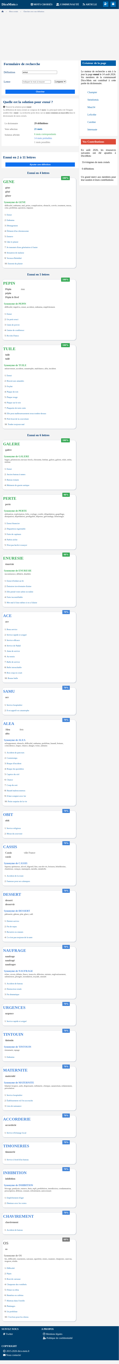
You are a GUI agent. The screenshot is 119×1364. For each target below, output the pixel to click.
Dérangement (12, 226)
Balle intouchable (14, 667)
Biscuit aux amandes (15, 381)
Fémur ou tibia (13, 1290)
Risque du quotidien (15, 769)
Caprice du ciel (13, 774)
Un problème (12, 1312)
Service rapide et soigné (17, 635)
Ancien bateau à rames (16, 474)
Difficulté (11, 1268)
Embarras (10, 220)
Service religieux (14, 828)
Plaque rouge (12, 397)
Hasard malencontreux (16, 791)
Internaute (92, 129)
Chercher (40, 92)
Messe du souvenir (14, 834)
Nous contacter (13, 1355)
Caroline (91, 122)
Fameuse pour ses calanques (18, 881)
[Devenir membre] (105, 3)
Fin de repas (12, 927)
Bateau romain (13, 480)
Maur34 (91, 107)
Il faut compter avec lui (16, 796)
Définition (9, 72)
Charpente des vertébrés (17, 1284)
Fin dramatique (13, 994)
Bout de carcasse (14, 1279)
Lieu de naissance (14, 1106)
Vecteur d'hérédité (14, 258)
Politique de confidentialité (60, 1338)
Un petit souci (12, 319)
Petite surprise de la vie (17, 801)
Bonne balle (13, 678)
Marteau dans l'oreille (16, 1301)
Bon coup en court (14, 673)
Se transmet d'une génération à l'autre (22, 247)
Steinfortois (93, 99)
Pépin (9, 1274)
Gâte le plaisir (12, 242)
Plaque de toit (12, 392)
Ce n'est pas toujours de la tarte (19, 937)
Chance (10, 780)
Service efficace (13, 640)
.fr (10, 4)
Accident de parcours (15, 753)
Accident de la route (15, 876)
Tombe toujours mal (16, 424)
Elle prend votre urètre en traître (20, 592)
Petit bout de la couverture (18, 419)
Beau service (12, 629)
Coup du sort (12, 785)
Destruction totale (14, 989)
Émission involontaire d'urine (19, 586)
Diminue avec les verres (16, 1203)
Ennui (9, 215)
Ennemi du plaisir (15, 264)
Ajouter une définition (40, 164)
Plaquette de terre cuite (16, 408)
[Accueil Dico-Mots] (3, 11)
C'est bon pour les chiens (18, 1317)
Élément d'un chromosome (18, 231)
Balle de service (13, 662)
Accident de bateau (15, 984)
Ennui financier (13, 523)
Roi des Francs (13, 336)
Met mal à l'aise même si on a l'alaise (22, 603)
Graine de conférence (15, 330)
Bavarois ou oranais (15, 932)
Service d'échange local (16, 1133)
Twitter (9, 1334)
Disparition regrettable (16, 529)
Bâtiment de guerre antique (18, 485)
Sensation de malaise (15, 253)
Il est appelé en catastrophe (18, 710)
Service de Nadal (14, 646)
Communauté (69, 4)
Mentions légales (54, 1334)
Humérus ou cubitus (15, 1295)
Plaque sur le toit (14, 403)
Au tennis (11, 656)
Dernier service (13, 921)
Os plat (10, 386)
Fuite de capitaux (14, 534)
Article (91, 4)
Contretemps (12, 758)
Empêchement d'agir (15, 1198)
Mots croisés (43, 4)
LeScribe (91, 114)
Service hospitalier (14, 705)
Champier (92, 92)
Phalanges (11, 1306)
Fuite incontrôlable (15, 597)
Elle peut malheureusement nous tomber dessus (26, 413)
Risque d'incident (14, 763)
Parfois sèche (12, 540)
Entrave (10, 236)
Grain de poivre (13, 325)
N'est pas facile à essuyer (17, 545)
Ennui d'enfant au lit (15, 581)
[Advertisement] (59, 35)
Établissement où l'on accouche (20, 1101)
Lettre (7, 81)
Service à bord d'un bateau (18, 1160)
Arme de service (13, 651)
